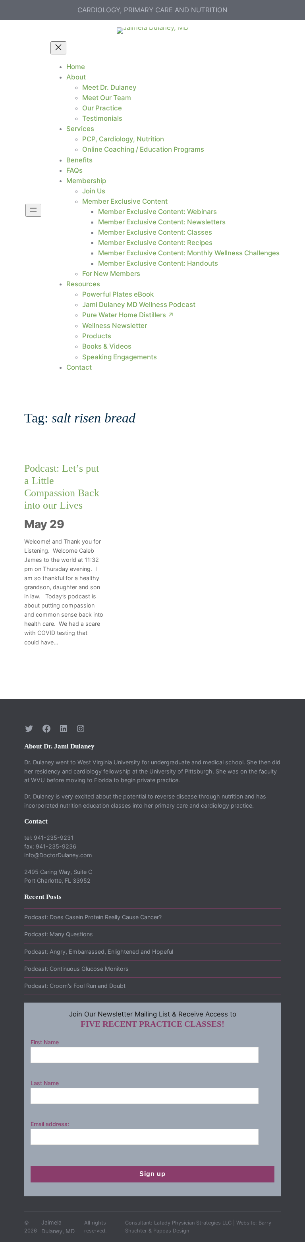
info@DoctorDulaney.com (58, 855)
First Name (45, 1042)
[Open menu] (33, 210)
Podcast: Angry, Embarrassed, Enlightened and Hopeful (98, 951)
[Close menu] (58, 47)
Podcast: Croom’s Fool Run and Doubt (74, 985)
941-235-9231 (53, 837)
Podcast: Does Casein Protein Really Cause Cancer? (93, 917)
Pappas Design (171, 1231)
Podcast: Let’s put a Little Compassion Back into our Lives (61, 487)
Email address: (50, 1123)
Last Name (45, 1083)
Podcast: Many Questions (58, 934)
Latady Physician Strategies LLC (193, 1223)
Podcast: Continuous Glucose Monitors (76, 968)
